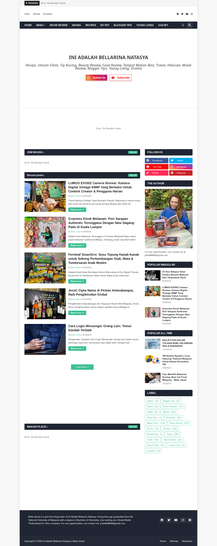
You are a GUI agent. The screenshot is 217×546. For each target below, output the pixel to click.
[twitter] (182, 14)
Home (27, 14)
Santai (173, 434)
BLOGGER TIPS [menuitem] (123, 25)
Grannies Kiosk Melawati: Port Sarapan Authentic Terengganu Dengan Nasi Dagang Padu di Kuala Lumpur (101, 223)
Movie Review (179, 423)
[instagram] (192, 14)
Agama (152, 401)
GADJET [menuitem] (163, 25)
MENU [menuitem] (39, 25)
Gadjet (152, 412)
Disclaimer (47, 14)
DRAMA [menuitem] (76, 25)
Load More (81, 367)
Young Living (176, 445)
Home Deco (154, 417)
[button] (183, 25)
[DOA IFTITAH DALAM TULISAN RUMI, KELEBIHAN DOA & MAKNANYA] (152, 344)
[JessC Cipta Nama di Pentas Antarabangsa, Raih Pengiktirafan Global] (45, 303)
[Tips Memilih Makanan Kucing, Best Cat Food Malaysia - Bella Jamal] (152, 378)
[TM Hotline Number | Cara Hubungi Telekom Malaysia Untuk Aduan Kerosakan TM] (152, 359)
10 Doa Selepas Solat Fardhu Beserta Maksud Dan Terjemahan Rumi (175, 274)
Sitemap (36, 14)
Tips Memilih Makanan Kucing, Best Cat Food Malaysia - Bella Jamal (174, 377)
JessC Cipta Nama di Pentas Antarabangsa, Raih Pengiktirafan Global (101, 292)
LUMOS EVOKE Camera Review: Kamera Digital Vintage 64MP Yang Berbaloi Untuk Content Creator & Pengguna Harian (100, 187)
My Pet (153, 428)
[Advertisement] (82, 397)
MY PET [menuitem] (104, 25)
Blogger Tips (171, 401)
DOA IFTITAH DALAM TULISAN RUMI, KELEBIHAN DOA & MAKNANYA (177, 343)
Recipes (170, 428)
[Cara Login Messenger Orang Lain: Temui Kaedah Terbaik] (45, 339)
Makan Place (156, 423)
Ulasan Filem (155, 445)
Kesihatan (173, 417)
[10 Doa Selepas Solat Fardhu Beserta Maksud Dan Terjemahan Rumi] (152, 275)
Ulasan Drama (172, 440)
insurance (153, 451)
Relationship (154, 434)
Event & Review (173, 406)
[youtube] (187, 14)
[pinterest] (190, 520)
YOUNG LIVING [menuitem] (145, 25)
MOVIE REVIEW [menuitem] (59, 25)
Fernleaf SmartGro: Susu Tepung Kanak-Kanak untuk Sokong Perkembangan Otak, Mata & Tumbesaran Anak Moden (103, 259)
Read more (76, 209)
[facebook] (178, 14)
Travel (153, 440)
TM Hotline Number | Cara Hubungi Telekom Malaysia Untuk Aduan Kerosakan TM (177, 360)
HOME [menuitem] (28, 25)
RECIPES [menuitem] (90, 25)
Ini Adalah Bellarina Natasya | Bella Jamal (63, 541)
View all (132, 152)
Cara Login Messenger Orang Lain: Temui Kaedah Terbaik (99, 328)
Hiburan (169, 412)
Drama (152, 406)
